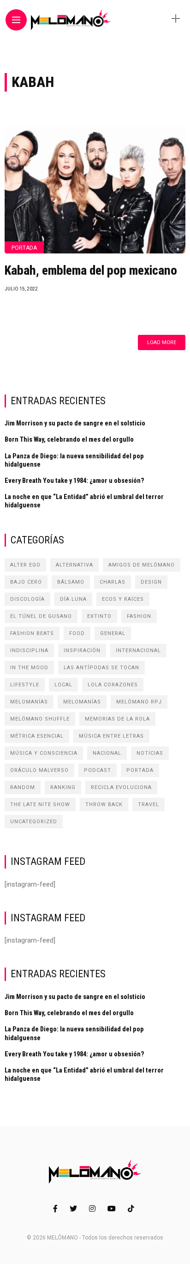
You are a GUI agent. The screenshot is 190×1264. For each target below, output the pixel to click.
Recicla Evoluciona (121, 787)
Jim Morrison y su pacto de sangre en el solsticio (75, 423)
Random (22, 787)
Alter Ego (25, 565)
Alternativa (74, 565)
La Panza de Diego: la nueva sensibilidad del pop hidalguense (74, 460)
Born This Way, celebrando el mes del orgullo (69, 439)
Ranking (63, 787)
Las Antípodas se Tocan (101, 668)
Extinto (99, 616)
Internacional (138, 650)
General (112, 633)
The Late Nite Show (40, 805)
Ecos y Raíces (123, 599)
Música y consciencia (43, 753)
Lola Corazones (113, 685)
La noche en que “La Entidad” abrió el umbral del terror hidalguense (84, 501)
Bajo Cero (26, 582)
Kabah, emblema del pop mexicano (91, 270)
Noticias (150, 753)
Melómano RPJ (139, 702)
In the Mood (29, 668)
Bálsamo (70, 582)
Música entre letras (111, 736)
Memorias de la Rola (117, 719)
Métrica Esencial (37, 736)
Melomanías (29, 702)
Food (77, 633)
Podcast (97, 770)
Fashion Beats (32, 633)
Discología (27, 599)
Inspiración (82, 650)
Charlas (112, 582)
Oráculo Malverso (39, 770)
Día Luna (73, 599)
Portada (24, 248)
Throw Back (104, 805)
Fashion (139, 616)
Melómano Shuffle (40, 719)
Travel (148, 805)
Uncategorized (33, 822)
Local (63, 685)
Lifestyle (24, 685)
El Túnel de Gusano (41, 616)
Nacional (107, 753)
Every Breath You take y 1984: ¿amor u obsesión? (74, 480)
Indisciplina (29, 650)
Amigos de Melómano (141, 565)
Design (151, 582)
